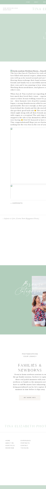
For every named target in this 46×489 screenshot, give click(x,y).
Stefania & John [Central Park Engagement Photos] (21, 218)
